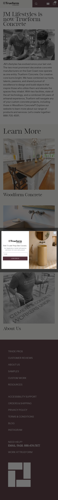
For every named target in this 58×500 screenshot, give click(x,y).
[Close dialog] (55, 233)
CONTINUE (15, 258)
